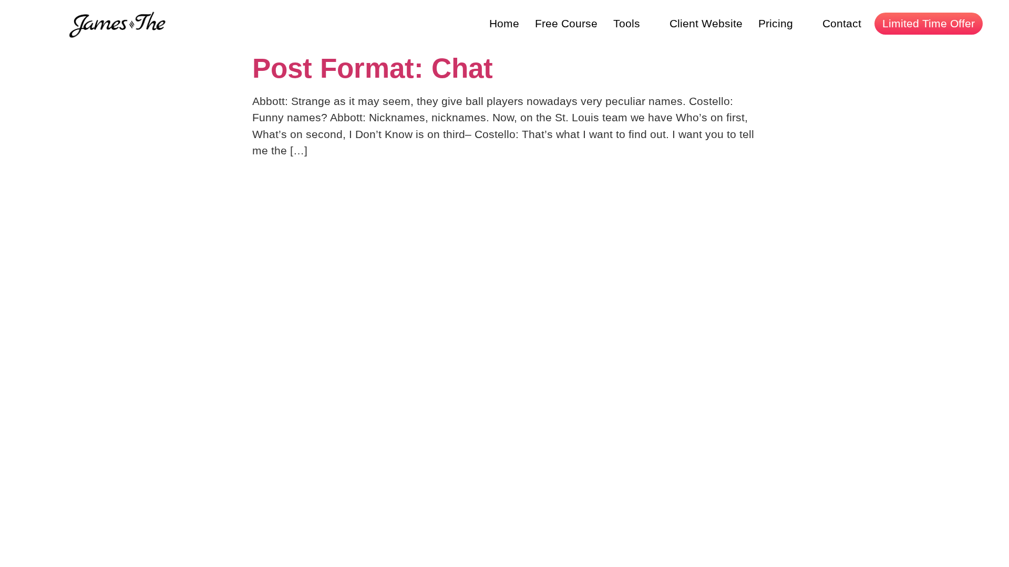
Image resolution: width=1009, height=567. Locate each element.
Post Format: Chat (372, 67)
